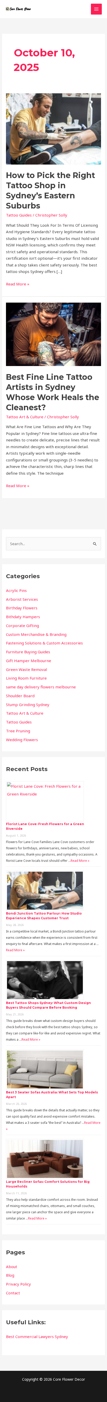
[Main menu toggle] (96, 9)
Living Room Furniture (26, 678)
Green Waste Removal (26, 669)
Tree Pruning (18, 730)
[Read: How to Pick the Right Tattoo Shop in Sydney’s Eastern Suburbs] (53, 128)
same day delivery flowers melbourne (41, 686)
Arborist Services (22, 599)
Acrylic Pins (16, 590)
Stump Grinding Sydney (27, 704)
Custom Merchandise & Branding (36, 634)
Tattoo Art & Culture (24, 416)
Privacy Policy (18, 1284)
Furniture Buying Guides (28, 651)
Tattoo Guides (19, 215)
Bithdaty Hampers (23, 616)
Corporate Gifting (22, 625)
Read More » (17, 283)
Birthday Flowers (21, 607)
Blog (10, 1275)
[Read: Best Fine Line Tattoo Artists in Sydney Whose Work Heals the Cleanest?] (53, 333)
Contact (13, 1292)
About (11, 1266)
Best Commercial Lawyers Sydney (37, 1336)
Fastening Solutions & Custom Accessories (44, 642)
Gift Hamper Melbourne (28, 660)
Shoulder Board (20, 695)
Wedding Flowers (22, 739)
